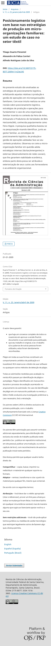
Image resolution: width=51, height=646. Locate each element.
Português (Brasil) (12, 552)
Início (5, 9)
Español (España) (12, 548)
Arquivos (14, 9)
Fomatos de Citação (13, 289)
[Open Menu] (3, 3)
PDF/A (10, 244)
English (7, 544)
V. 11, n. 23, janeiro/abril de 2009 (16, 12)
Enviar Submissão (14, 565)
